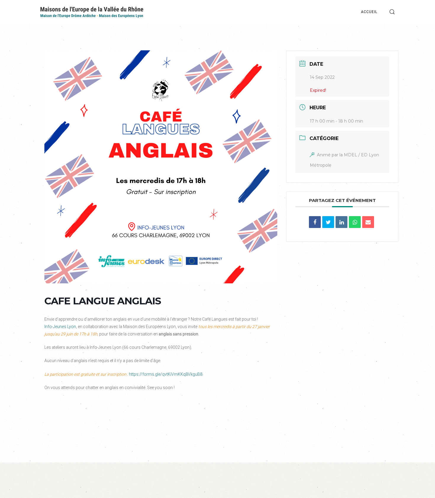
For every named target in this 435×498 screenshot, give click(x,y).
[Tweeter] (328, 222)
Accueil (369, 12)
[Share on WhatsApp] (355, 222)
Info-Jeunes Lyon (60, 326)
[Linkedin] (341, 222)
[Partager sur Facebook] (315, 222)
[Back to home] (92, 12)
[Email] (368, 222)
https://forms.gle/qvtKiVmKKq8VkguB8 (165, 374)
